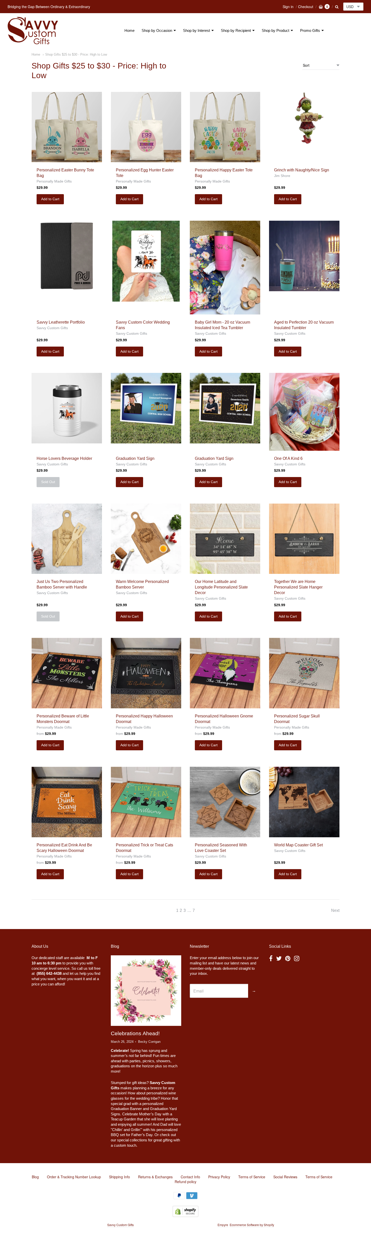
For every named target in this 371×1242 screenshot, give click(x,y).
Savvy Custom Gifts (52, 328)
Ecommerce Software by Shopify (252, 1225)
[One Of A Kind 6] (304, 411)
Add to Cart (50, 199)
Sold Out (48, 482)
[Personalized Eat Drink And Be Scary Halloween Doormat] (67, 802)
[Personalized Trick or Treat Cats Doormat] (146, 802)
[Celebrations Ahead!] (146, 990)
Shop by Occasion (157, 30)
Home (129, 30)
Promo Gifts (310, 30)
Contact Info (190, 1176)
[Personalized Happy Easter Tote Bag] (225, 127)
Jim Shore (282, 176)
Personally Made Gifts (54, 181)
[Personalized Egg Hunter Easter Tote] (146, 127)
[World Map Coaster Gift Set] (304, 802)
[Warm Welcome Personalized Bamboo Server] (146, 539)
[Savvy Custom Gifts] (33, 30)
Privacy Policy (219, 1176)
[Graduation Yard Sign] (146, 408)
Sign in (288, 6)
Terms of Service (251, 1176)
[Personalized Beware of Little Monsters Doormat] (67, 673)
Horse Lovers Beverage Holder (64, 458)
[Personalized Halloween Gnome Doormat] (225, 673)
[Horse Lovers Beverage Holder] (67, 408)
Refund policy (185, 1181)
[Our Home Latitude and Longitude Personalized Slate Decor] (225, 539)
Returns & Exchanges (155, 1176)
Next (335, 910)
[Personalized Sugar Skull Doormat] (304, 673)
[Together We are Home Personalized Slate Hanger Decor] (304, 539)
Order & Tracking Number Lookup (74, 1176)
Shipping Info (119, 1176)
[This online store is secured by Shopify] (185, 1215)
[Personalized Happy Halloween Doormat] (146, 673)
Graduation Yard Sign (135, 458)
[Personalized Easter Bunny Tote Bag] (67, 127)
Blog (35, 1176)
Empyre (223, 1225)
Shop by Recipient (236, 30)
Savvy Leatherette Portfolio (61, 322)
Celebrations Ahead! (135, 1033)
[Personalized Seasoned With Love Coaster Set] (225, 802)
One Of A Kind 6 (288, 458)
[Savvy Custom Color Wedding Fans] (146, 261)
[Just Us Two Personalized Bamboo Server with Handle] (67, 539)
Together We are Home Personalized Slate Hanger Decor (298, 587)
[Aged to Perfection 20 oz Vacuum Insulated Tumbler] (304, 256)
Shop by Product (275, 30)
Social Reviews (285, 1176)
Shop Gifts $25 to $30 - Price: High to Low (76, 54)
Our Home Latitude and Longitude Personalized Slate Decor (221, 587)
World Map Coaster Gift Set (298, 845)
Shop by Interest (196, 30)
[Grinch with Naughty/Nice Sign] (304, 127)
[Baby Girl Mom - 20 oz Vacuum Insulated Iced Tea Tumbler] (225, 268)
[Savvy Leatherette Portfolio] (67, 256)
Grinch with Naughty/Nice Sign (301, 170)
